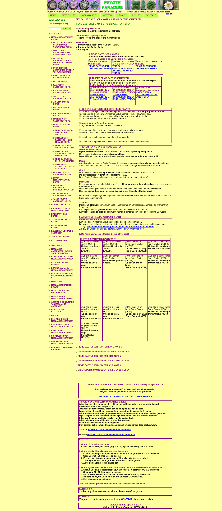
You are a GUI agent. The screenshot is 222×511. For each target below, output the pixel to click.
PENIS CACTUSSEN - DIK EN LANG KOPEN (64, 160)
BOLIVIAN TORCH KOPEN (61, 109)
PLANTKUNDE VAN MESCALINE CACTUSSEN (62, 320)
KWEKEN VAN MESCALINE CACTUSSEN (62, 331)
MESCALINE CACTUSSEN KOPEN (62, 38)
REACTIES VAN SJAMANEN (57, 311)
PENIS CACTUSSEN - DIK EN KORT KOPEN (64, 147)
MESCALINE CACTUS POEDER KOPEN (60, 292)
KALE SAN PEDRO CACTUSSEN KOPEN (62, 92)
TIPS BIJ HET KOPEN (60, 237)
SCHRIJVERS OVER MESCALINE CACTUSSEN (62, 337)
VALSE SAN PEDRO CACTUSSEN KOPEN (62, 194)
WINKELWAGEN (57, 20)
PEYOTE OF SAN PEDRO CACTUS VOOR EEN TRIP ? (62, 276)
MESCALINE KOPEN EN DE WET (61, 286)
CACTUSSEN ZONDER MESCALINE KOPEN (60, 209)
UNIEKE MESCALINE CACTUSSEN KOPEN (62, 77)
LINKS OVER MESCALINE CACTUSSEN (62, 348)
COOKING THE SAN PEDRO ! (59, 263)
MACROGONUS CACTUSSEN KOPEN (62, 120)
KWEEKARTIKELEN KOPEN (59, 215)
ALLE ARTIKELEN (59, 240)
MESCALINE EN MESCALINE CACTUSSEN (62, 297)
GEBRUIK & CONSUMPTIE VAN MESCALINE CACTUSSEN (62, 304)
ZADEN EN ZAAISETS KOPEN (60, 221)
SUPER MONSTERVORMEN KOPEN (61, 180)
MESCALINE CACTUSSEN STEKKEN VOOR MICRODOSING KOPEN (63, 61)
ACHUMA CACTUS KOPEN (61, 103)
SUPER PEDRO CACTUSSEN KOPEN (62, 97)
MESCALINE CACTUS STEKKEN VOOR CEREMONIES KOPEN (62, 45)
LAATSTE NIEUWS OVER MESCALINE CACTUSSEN (62, 258)
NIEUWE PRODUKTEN (60, 205)
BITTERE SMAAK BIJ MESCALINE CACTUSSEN (62, 269)
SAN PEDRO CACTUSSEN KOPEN (62, 86)
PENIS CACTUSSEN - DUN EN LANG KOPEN (64, 132)
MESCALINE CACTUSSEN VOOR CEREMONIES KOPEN (62, 52)
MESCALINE (56, 281)
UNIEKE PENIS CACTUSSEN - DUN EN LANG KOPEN (63, 140)
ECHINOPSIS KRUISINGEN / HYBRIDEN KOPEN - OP (63, 188)
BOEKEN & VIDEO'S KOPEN (59, 226)
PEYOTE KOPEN (60, 81)
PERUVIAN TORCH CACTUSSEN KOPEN (62, 173)
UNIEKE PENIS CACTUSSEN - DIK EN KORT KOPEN (64, 153)
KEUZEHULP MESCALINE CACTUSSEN (62, 232)
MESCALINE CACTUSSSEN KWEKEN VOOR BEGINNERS (61, 251)
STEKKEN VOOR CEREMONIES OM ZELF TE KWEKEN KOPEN (63, 70)
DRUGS (54, 315)
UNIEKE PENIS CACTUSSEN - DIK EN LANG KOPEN (64, 167)
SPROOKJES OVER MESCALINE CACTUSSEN (62, 343)
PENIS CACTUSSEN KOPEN (61, 126)
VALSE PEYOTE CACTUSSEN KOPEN (62, 200)
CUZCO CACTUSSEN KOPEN (62, 114)
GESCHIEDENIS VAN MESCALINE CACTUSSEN (62, 326)
